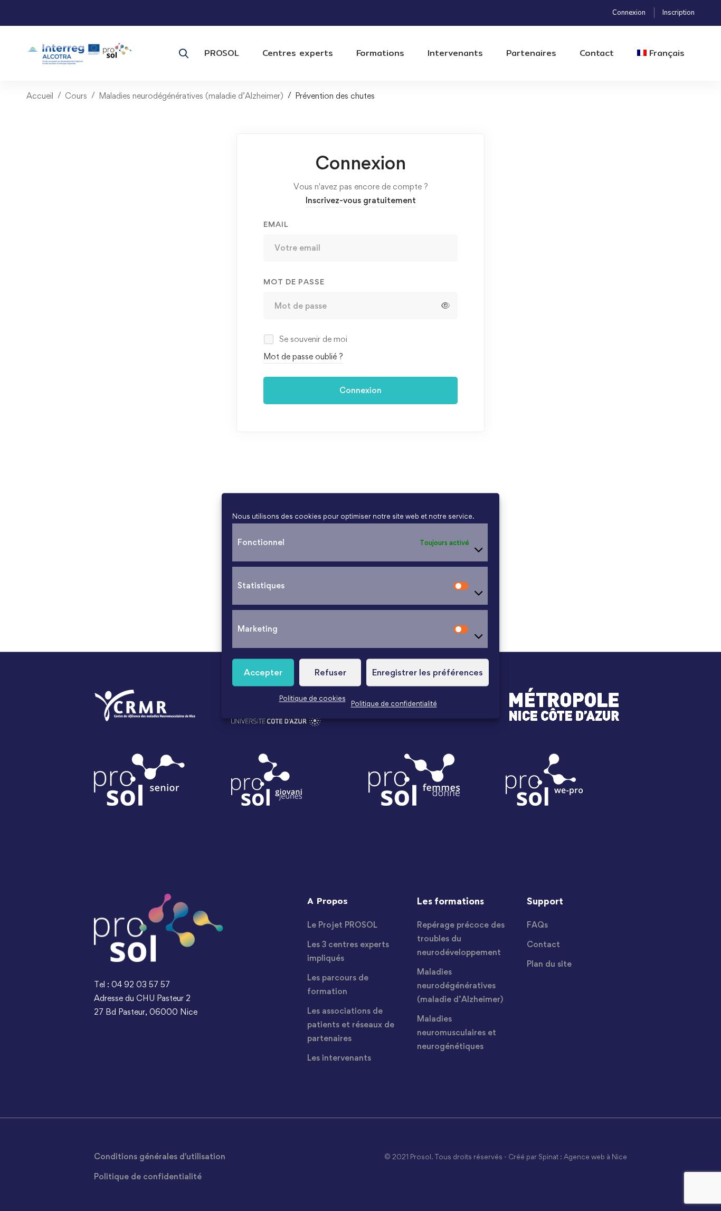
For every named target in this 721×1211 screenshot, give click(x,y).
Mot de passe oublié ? (303, 356)
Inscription (678, 12)
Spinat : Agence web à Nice (582, 1156)
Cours (76, 96)
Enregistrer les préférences (427, 672)
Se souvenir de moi (312, 339)
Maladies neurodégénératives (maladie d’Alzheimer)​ (191, 96)
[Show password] (445, 305)
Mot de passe (294, 281)
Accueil (39, 96)
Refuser (330, 672)
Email (275, 224)
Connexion (629, 12)
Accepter (263, 672)
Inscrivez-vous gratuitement (361, 200)
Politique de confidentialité (394, 703)
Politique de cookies (312, 698)
